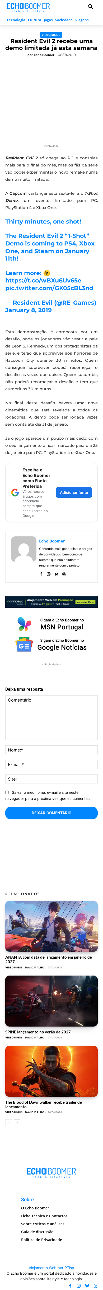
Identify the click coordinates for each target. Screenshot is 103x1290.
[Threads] (64, 573)
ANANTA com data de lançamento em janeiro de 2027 (48, 959)
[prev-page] (8, 1122)
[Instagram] (49, 573)
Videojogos (51, 35)
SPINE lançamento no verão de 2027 (38, 1031)
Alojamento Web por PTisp (51, 1267)
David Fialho (34, 967)
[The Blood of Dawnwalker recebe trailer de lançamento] (51, 1071)
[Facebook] (41, 573)
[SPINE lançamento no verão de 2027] (51, 1001)
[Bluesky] (56, 573)
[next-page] (17, 1122)
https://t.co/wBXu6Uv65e (43, 280)
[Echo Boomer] (28, 7)
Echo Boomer (44, 55)
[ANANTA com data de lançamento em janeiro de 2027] (51, 926)
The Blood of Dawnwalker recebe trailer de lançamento (43, 1104)
